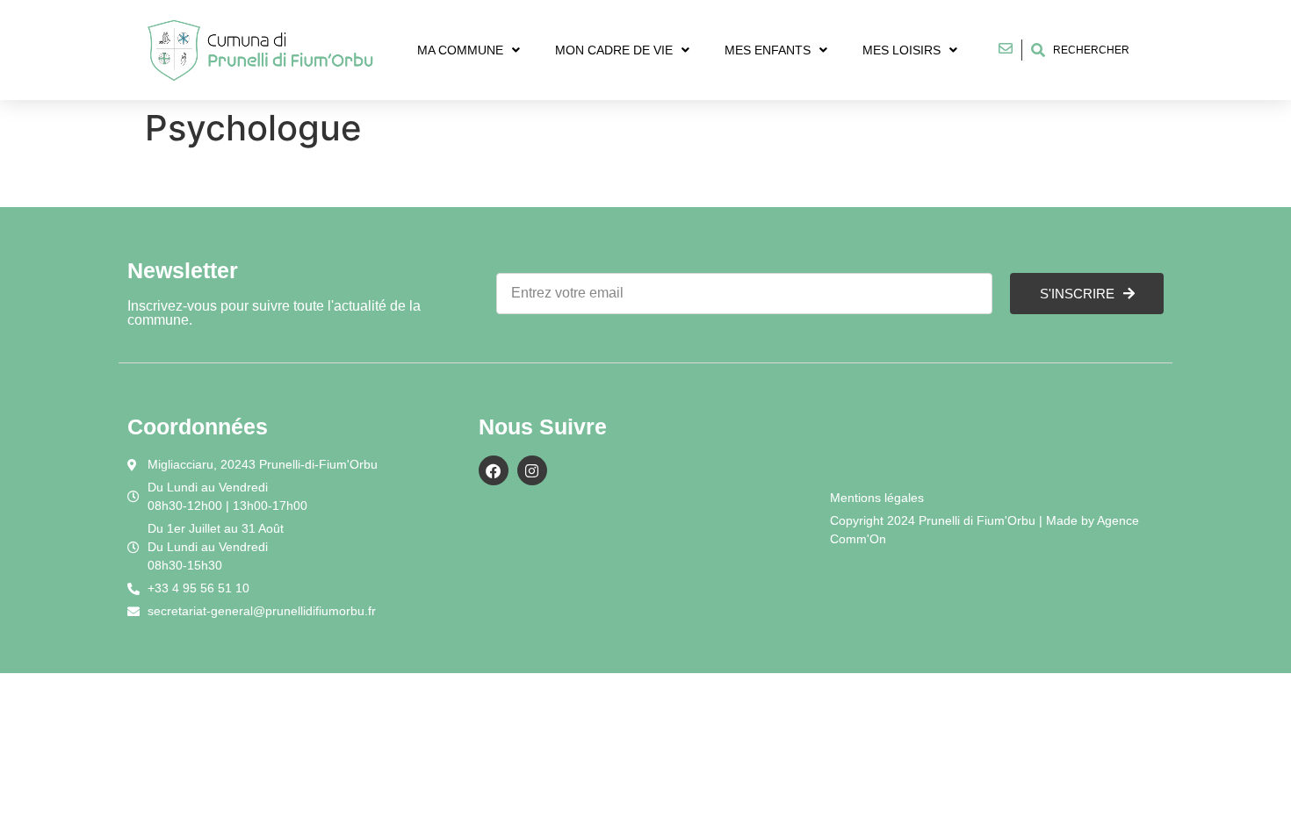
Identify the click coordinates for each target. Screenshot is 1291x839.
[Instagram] (532, 470)
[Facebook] (493, 470)
